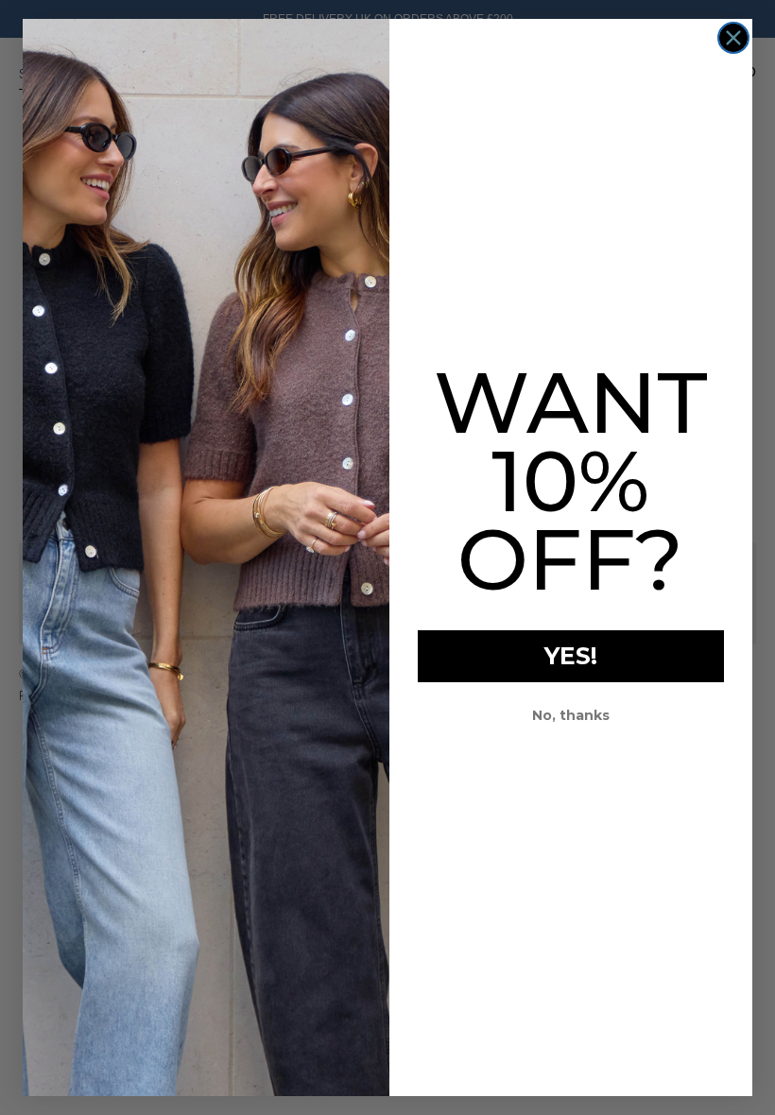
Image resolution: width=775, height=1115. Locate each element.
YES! (570, 656)
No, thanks (571, 715)
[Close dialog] (733, 38)
